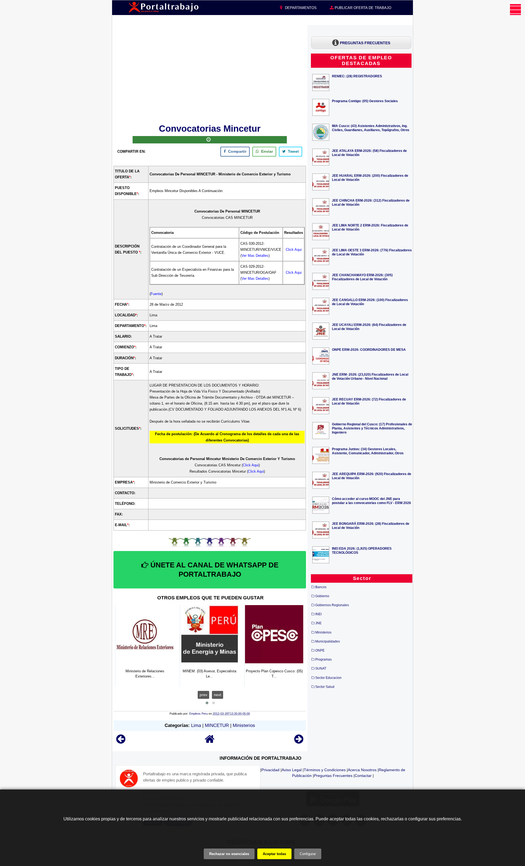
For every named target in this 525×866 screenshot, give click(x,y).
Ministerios (244, 725)
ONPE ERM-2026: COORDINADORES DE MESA (369, 349)
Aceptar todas (274, 854)
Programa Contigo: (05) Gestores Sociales (365, 101)
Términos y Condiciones (325, 770)
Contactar (363, 775)
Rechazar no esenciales (229, 854)
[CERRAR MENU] (515, 9)
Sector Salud (324, 687)
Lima (196, 725)
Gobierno (322, 596)
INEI (318, 614)
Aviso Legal (292, 770)
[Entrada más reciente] (120, 742)
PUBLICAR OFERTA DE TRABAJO (362, 8)
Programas (323, 659)
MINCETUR (217, 725)
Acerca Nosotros (362, 770)
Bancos (320, 587)
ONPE (320, 650)
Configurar (308, 854)
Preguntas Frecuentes (333, 775)
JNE (318, 623)
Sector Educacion (328, 678)
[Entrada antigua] (298, 742)
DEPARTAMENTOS (300, 8)
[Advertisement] (209, 73)
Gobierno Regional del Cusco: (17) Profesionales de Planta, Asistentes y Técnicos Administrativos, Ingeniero (372, 428)
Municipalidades (327, 641)
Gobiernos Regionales (332, 605)
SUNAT (320, 668)
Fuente (156, 294)
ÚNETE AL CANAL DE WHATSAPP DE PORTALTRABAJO (213, 569)
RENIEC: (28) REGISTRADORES (357, 76)
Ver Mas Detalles (255, 256)
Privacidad (270, 770)
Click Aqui (294, 250)
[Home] (210, 742)
